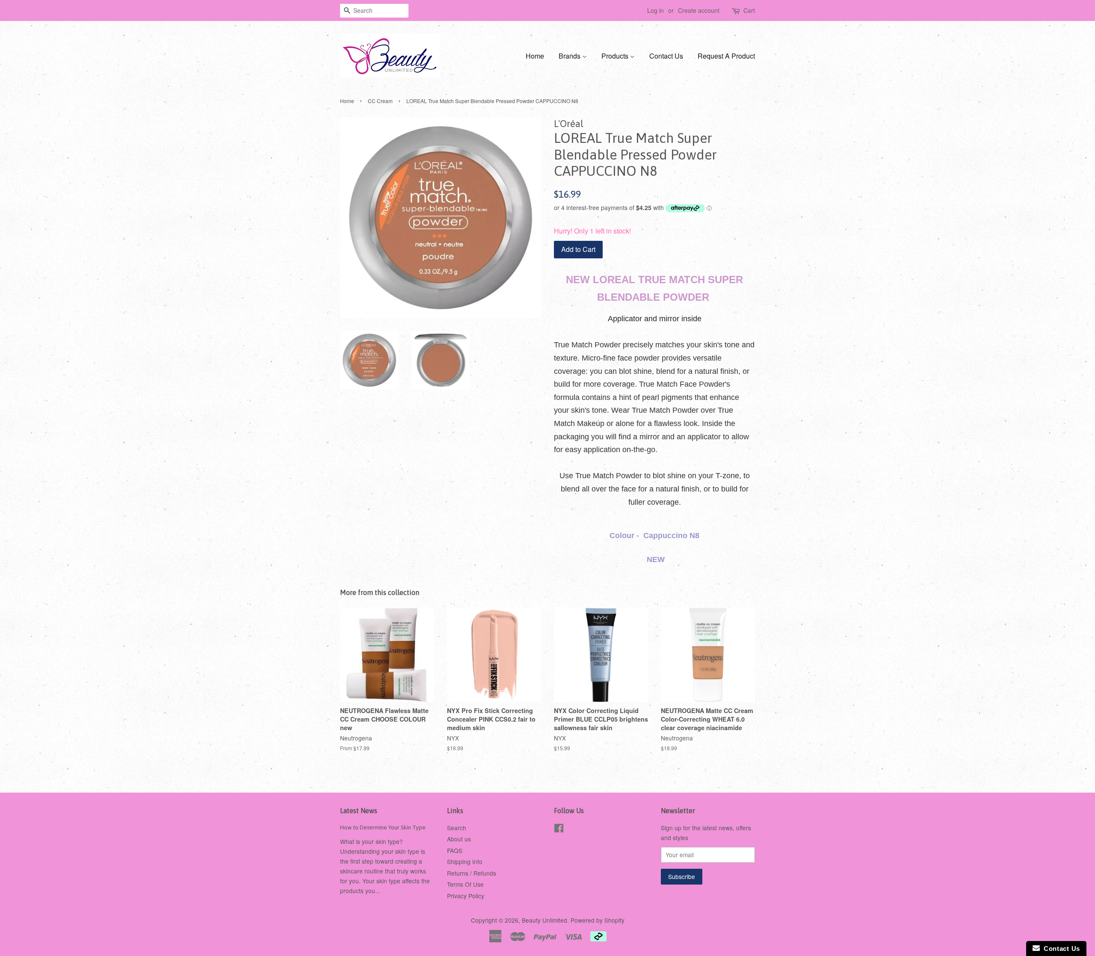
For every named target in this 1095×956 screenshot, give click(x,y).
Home (535, 56)
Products (615, 56)
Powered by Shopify (597, 920)
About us (459, 839)
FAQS (454, 850)
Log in (655, 10)
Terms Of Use (465, 884)
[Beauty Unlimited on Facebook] (559, 829)
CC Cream (380, 100)
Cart (749, 10)
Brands (570, 56)
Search (456, 827)
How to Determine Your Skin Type (383, 827)
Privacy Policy (465, 895)
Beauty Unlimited (544, 920)
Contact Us (666, 56)
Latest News (358, 810)
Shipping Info (464, 861)
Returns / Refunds (471, 873)
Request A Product (726, 56)
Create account (698, 10)
